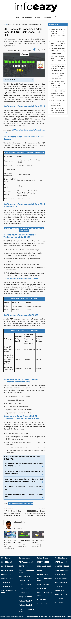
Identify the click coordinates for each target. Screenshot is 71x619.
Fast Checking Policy (54, 616)
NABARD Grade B (25, 605)
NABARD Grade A (25, 601)
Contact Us (36, 616)
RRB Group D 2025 (44, 566)
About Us (30, 616)
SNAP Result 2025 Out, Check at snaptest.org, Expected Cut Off (58, 103)
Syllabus (37, 17)
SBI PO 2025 (23, 566)
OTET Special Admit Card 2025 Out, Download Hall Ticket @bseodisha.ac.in (12, 513)
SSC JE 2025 (6, 582)
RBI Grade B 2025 (25, 597)
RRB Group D (41, 589)
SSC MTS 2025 (7, 570)
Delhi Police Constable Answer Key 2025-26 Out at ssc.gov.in (58, 76)
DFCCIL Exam (42, 603)
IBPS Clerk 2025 (25, 585)
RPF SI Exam (41, 599)
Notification (47, 17)
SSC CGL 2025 (6, 562)
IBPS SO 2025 (24, 593)
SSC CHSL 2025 (7, 566)
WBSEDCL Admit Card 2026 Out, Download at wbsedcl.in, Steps (58, 51)
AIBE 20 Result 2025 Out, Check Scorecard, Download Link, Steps (58, 110)
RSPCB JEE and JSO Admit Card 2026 (10, 542)
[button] (55, 17)
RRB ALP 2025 (42, 574)
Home (17, 17)
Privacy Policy (66, 616)
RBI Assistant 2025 (26, 562)
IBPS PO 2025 (24, 589)
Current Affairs (27, 17)
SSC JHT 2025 (6, 586)
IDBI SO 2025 (24, 581)
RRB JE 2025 (41, 570)
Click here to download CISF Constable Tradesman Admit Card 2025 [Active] (24, 229)
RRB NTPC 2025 (43, 562)
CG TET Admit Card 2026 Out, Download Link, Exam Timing (58, 43)
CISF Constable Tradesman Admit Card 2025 (20, 503)
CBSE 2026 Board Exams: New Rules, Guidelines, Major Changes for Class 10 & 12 (35, 513)
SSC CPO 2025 (6, 578)
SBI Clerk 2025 (24, 576)
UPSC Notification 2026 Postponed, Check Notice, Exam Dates (58, 68)
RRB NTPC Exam (43, 585)
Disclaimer (44, 616)
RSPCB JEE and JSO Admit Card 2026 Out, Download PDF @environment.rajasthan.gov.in (58, 33)
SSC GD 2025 (6, 574)
